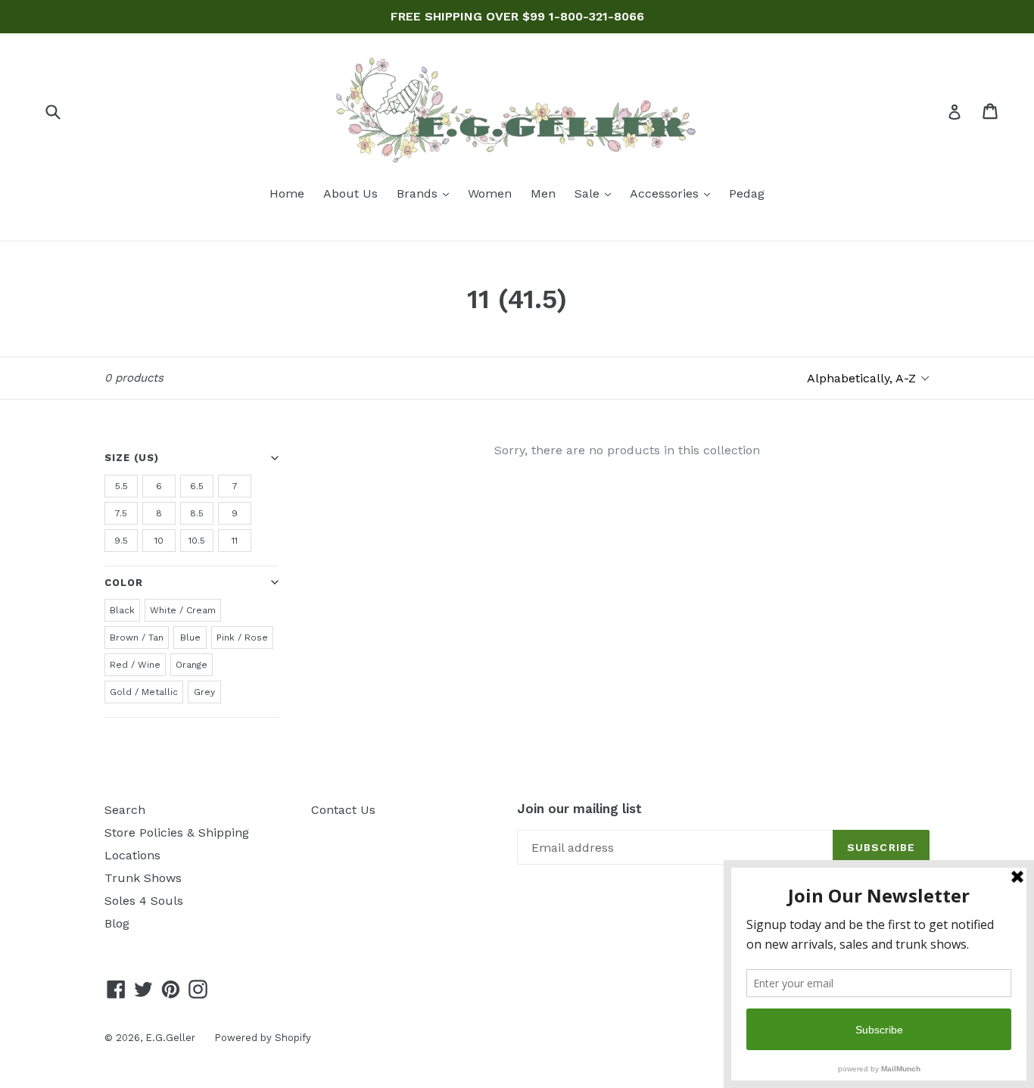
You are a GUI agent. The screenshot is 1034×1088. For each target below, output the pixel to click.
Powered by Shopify (262, 1037)
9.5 (121, 540)
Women (490, 193)
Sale (596, 193)
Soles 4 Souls (143, 900)
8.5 (197, 513)
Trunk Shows (143, 878)
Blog (116, 923)
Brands (426, 193)
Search (124, 810)
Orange (191, 664)
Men (543, 193)
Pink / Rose (242, 637)
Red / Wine (135, 664)
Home (286, 193)
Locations (132, 855)
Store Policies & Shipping (176, 832)
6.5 (197, 486)
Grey (204, 692)
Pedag (747, 193)
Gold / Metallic (144, 692)
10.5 (196, 540)
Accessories (674, 193)
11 (235, 540)
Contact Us (343, 810)
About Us (350, 193)
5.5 (121, 486)
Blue (190, 637)
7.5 (121, 513)
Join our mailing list (579, 808)
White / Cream (183, 610)
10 (159, 540)
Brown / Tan (137, 637)
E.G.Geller (170, 1037)
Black (122, 610)
